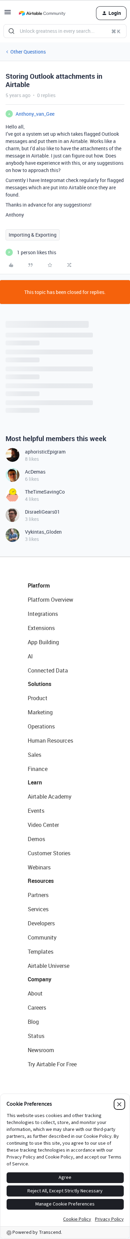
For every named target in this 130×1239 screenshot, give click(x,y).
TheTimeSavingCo (45, 491)
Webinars (39, 867)
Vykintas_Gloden (43, 531)
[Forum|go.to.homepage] (42, 13)
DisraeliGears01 (42, 511)
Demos (36, 839)
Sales (34, 755)
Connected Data (48, 670)
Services (38, 909)
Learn (35, 782)
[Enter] (11, 31)
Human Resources (50, 740)
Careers (37, 1007)
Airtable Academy (49, 796)
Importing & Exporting (33, 234)
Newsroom (41, 1050)
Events (36, 810)
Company (39, 979)
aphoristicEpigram (45, 451)
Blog (33, 1022)
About (35, 993)
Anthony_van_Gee (35, 114)
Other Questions (28, 51)
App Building (43, 642)
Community (42, 937)
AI (30, 656)
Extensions (41, 628)
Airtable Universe (48, 966)
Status (36, 1036)
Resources (41, 881)
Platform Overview (50, 599)
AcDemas (35, 471)
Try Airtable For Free (52, 1064)
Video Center (43, 825)
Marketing (40, 712)
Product (37, 698)
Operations (41, 726)
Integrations (43, 614)
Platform (39, 585)
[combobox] (65, 31)
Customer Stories (49, 853)
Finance (37, 769)
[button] (7, 14)
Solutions (39, 684)
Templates (40, 951)
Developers (41, 923)
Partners (38, 895)
